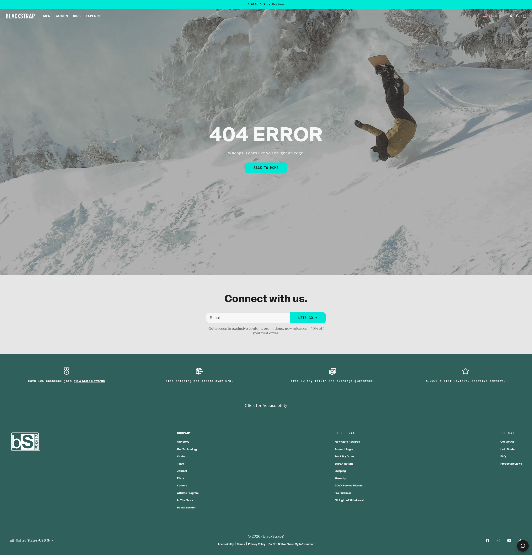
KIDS (77, 16)
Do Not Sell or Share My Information (291, 544)
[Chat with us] (523, 546)
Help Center (508, 449)
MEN (46, 16)
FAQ (503, 456)
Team (180, 463)
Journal (182, 471)
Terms (241, 544)
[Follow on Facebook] (487, 540)
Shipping (340, 471)
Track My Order (344, 456)
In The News (185, 500)
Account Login (344, 449)
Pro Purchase (343, 493)
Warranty (340, 478)
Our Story (183, 441)
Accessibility (226, 544)
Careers (182, 485)
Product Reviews (511, 463)
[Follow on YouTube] (509, 540)
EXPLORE (93, 16)
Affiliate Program (188, 493)
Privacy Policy (256, 544)
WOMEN (61, 16)
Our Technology (187, 449)
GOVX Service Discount (350, 485)
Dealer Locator (186, 507)
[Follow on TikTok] (520, 540)
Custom (182, 456)
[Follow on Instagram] (498, 540)
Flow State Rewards (347, 441)
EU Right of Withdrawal (349, 500)
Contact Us (507, 441)
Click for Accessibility (266, 405)
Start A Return (344, 463)
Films (180, 478)
